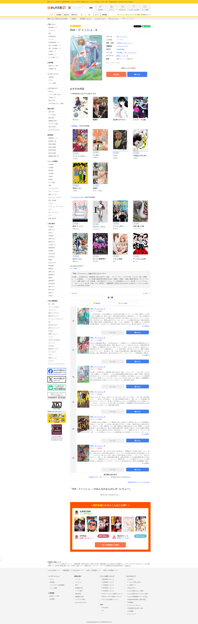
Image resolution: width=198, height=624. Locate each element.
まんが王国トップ (54, 570)
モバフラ (50, 361)
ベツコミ (50, 337)
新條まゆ (50, 268)
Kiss (49, 322)
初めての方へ (52, 100)
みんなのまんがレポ (54, 130)
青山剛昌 (50, 226)
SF (127, 55)
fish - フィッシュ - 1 (97, 309)
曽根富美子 (51, 274)
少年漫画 (50, 173)
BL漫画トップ (52, 54)
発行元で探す (52, 127)
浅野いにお (51, 229)
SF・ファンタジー (53, 212)
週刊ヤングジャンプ (54, 328)
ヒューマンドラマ (53, 188)
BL (89, 14)
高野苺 (50, 277)
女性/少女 (66, 14)
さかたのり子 (52, 262)
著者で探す (51, 118)
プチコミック (52, 310)
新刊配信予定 (52, 36)
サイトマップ (132, 614)
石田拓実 (50, 235)
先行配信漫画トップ (54, 42)
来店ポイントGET (53, 65)
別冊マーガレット (53, 334)
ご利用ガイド (52, 97)
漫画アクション (52, 358)
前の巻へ (75, 293)
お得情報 (52, 599)
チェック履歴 (52, 83)
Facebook (105, 607)
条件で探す (51, 112)
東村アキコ (51, 286)
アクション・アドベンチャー (56, 206)
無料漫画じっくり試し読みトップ (73, 570)
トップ (51, 14)
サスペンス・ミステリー (55, 197)
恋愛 (49, 185)
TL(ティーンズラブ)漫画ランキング (112, 593)
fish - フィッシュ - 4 (97, 392)
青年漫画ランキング (108, 588)
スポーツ (50, 203)
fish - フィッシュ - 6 (97, 446)
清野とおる (51, 271)
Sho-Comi (51, 346)
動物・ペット (121, 55)
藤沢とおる (51, 289)
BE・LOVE (51, 304)
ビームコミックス (77, 197)
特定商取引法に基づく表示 (135, 608)
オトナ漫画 (51, 182)
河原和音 (50, 250)
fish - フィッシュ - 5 (97, 417)
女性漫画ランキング (108, 582)
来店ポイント (147, 14)
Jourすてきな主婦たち (54, 340)
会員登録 (50, 77)
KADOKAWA (121, 49)
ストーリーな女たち (54, 307)
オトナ (97, 14)
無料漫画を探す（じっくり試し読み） (139, 482)
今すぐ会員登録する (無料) (110, 545)
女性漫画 (50, 164)
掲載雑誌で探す (52, 121)
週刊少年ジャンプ (53, 316)
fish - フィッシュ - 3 (97, 367)
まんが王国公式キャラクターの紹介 (138, 593)
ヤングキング (52, 352)
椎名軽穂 (50, 265)
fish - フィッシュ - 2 (97, 337)
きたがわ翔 (51, 253)
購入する (137, 74)
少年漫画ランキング (108, 591)
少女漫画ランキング (108, 585)
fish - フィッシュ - (122, 36)
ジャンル (121, 14)
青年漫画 (50, 170)
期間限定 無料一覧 (53, 156)
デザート (50, 355)
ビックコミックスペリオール (56, 364)
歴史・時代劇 (52, 200)
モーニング (51, 343)
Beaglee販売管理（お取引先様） (137, 599)
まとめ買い (124, 303)
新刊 (138, 14)
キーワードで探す (53, 124)
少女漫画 (50, 167)
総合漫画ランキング (108, 579)
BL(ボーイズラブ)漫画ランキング (112, 596)
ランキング (131, 14)
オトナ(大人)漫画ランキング (110, 599)
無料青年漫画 (52, 150)
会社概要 (130, 611)
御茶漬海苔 (51, 247)
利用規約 (130, 602)
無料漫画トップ (52, 27)
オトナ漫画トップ (53, 57)
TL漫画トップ (52, 51)
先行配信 (58, 14)
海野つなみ (51, 238)
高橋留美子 (51, 280)
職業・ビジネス (52, 194)
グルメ (50, 215)
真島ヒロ (50, 292)
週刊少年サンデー (53, 349)
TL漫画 (50, 176)
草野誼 (50, 259)
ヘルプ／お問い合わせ (54, 94)
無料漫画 (104, 14)
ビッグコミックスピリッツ (55, 319)
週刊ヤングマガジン (54, 313)
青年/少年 (74, 14)
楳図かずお (51, 241)
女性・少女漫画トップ (54, 45)
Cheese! (50, 331)
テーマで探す (52, 115)
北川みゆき (51, 256)
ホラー (50, 209)
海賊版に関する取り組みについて (56, 411)
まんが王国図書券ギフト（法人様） (138, 596)
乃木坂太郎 (51, 283)
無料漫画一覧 (52, 141)
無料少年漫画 (52, 153)
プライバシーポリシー (134, 605)
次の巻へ (146, 293)
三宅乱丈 (125, 43)
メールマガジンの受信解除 (57, 585)
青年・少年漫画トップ (54, 48)
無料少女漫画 (52, 147)
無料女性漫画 (52, 144)
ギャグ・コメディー (54, 191)
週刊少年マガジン (53, 325)
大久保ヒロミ (52, 244)
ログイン (50, 80)
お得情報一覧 (52, 68)
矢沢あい (50, 295)
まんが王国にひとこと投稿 (55, 103)
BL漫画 (50, 179)
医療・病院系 (52, 218)
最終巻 (98, 303)
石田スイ (50, 232)
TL (81, 14)
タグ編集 (74, 268)
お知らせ (50, 91)
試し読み (116, 74)
